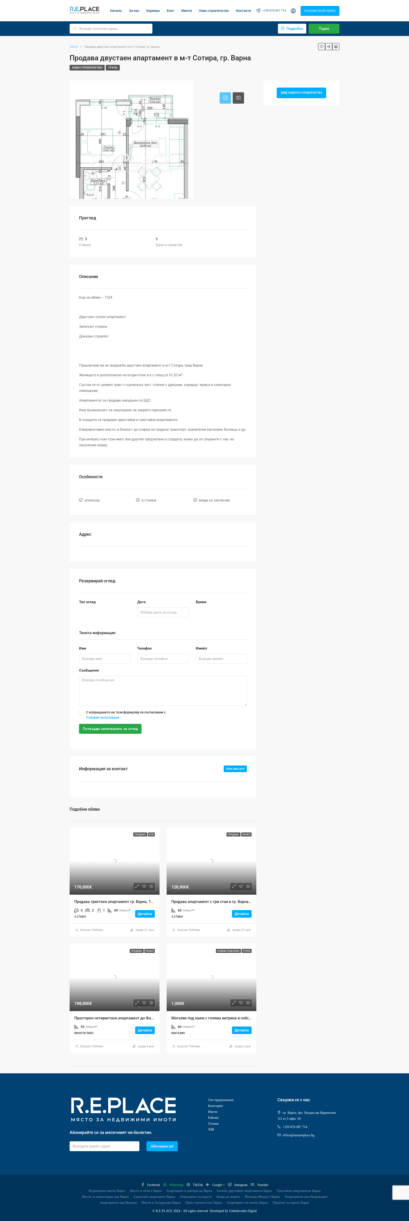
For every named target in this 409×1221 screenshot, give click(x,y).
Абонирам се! (162, 1146)
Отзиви (213, 1123)
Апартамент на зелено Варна (247, 1202)
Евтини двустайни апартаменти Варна (244, 1191)
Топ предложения (220, 1100)
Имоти (186, 11)
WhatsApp (176, 1185)
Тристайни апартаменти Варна (298, 1191)
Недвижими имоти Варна (107, 1191)
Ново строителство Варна (204, 1202)
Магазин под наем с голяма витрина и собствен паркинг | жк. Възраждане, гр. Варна (247, 1018)
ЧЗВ (211, 1129)
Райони (213, 1117)
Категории (215, 1106)
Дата (141, 602)
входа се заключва (214, 500)
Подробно (294, 29)
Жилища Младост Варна (262, 1197)
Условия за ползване (102, 717)
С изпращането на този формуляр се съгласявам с (126, 714)
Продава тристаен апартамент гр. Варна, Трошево (119, 901)
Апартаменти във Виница (118, 1202)
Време (201, 602)
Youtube (262, 1185)
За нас (134, 11)
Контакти (243, 11)
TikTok (198, 1185)
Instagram (241, 1185)
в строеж (149, 500)
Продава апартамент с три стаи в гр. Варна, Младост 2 (220, 901)
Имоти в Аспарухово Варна (161, 1202)
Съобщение (89, 670)
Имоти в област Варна (146, 1191)
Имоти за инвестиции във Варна (105, 1197)
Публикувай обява (320, 11)
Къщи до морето (228, 1197)
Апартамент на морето (196, 1197)
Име (82, 648)
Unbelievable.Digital (243, 1211)
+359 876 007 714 (274, 10)
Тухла (112, 67)
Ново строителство (214, 11)
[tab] (225, 98)
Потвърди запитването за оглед (110, 729)
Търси (324, 29)
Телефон (144, 648)
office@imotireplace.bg (298, 1135)
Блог (170, 11)
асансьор (92, 500)
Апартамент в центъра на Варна (189, 1191)
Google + (218, 1185)
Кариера (153, 11)
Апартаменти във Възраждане (306, 1197)
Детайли (145, 914)
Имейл (201, 648)
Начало (116, 11)
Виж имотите (235, 768)
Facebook (153, 1185)
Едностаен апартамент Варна (154, 1197)
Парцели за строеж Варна (291, 1202)
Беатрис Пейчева (91, 930)
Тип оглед (87, 602)
